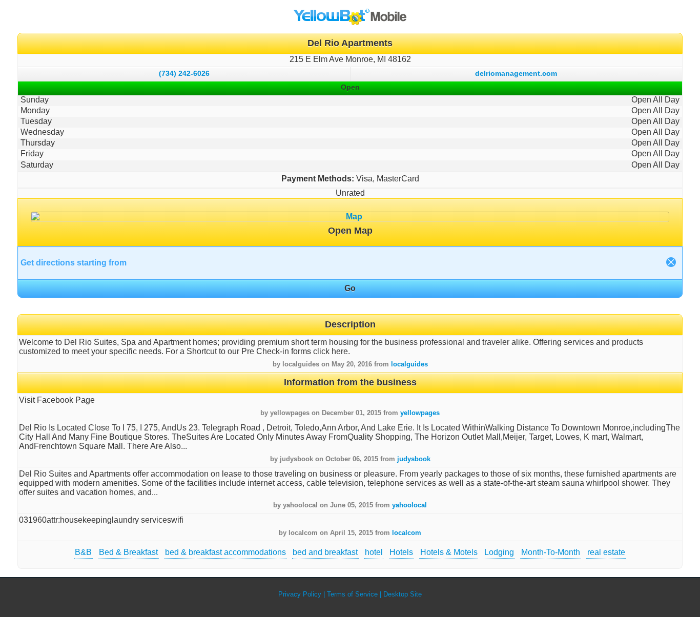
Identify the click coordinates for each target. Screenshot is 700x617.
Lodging (499, 552)
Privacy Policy (299, 594)
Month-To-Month (550, 552)
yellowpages (420, 413)
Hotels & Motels (449, 552)
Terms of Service (352, 594)
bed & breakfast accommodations (225, 552)
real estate (606, 552)
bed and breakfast (325, 552)
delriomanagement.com (516, 73)
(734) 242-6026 (184, 73)
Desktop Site (402, 594)
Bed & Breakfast (128, 552)
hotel (374, 552)
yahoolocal (409, 505)
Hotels (401, 552)
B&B (83, 552)
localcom (406, 533)
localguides (409, 364)
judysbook (413, 459)
